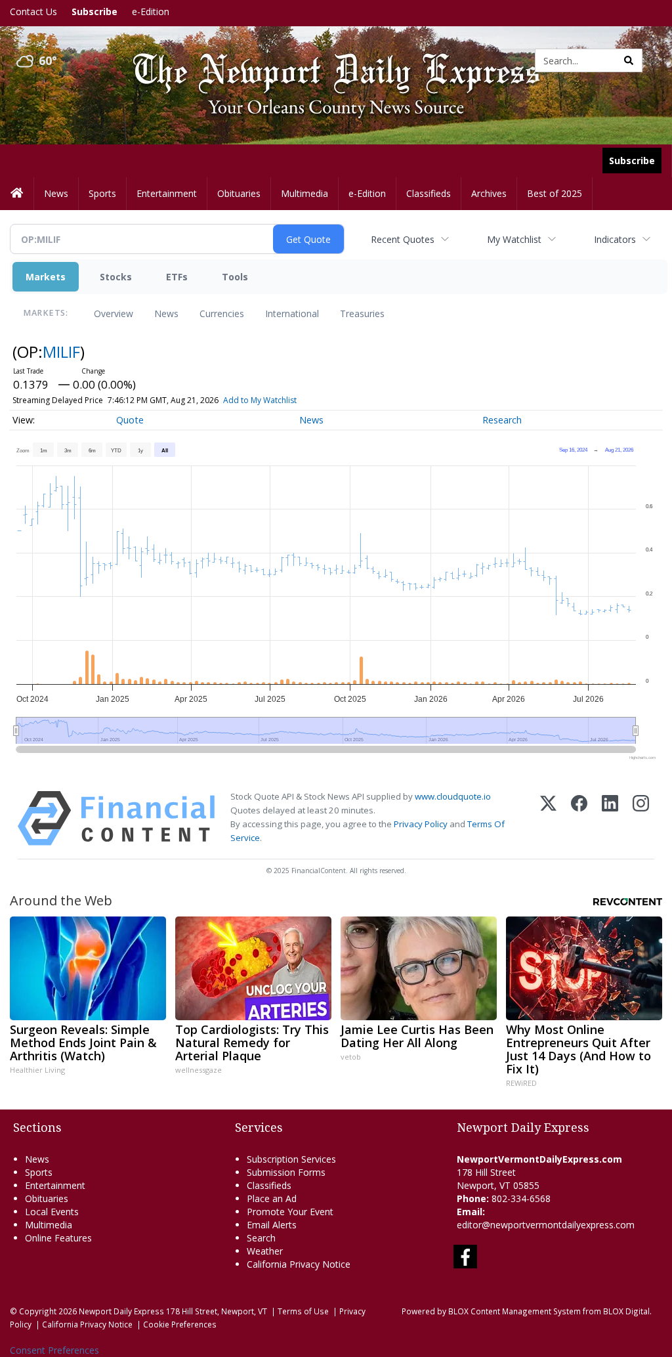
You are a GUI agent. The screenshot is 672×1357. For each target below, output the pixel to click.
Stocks (116, 276)
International (292, 313)
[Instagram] (640, 818)
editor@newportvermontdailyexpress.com (546, 1224)
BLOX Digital (626, 1311)
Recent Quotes (402, 239)
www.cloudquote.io (453, 796)
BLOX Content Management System (514, 1311)
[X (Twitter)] (548, 818)
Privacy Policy (421, 824)
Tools (235, 276)
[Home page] (326, 59)
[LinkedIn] (610, 818)
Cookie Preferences (180, 1324)
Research (502, 420)
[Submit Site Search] (629, 60)
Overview (113, 313)
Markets (46, 276)
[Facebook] (579, 818)
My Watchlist (514, 239)
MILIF (61, 351)
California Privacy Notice (87, 1324)
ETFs (177, 276)
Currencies (222, 313)
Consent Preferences (54, 1350)
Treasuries (362, 313)
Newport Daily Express (121, 1311)
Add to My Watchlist (260, 400)
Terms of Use (303, 1311)
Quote (130, 420)
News (166, 313)
